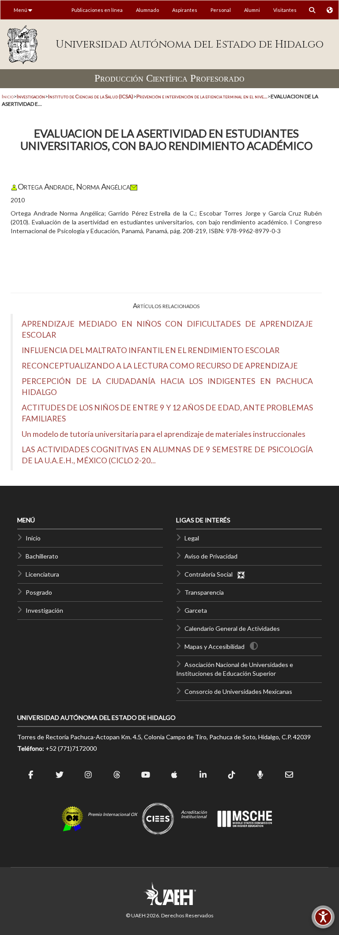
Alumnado (147, 10)
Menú (21, 10)
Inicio (8, 96)
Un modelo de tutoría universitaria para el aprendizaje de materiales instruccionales (163, 434)
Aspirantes (184, 10)
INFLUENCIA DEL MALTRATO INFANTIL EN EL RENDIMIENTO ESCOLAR (150, 350)
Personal (221, 10)
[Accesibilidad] (323, 916)
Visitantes (285, 10)
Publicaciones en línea (97, 10)
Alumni (252, 10)
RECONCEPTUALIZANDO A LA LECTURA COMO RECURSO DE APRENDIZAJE (160, 365)
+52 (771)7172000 (71, 748)
